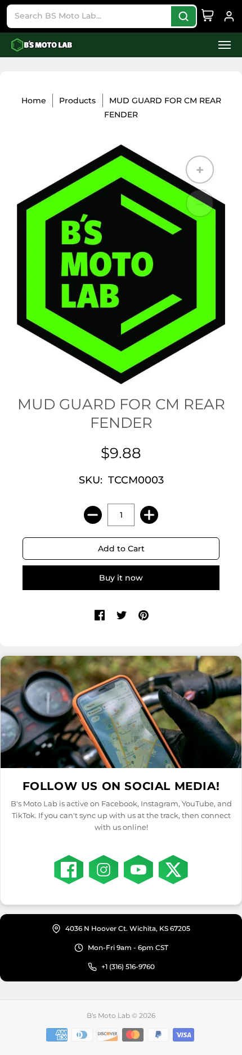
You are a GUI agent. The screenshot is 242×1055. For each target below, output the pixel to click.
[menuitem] (221, 45)
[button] (221, 45)
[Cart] (207, 16)
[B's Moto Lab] (42, 45)
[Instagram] (103, 869)
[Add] (149, 515)
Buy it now (121, 578)
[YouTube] (138, 869)
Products (77, 100)
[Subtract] (93, 515)
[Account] (229, 16)
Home (33, 100)
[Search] (183, 16)
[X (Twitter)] (173, 869)
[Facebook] (68, 869)
